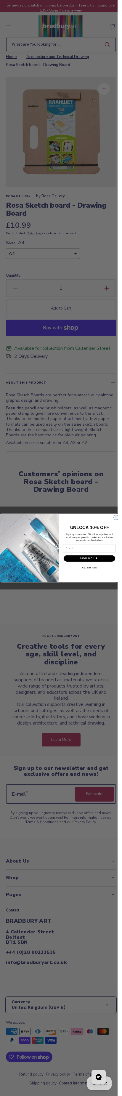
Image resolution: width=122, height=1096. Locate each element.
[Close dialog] (115, 517)
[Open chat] (99, 1077)
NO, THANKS (89, 568)
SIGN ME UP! (89, 558)
